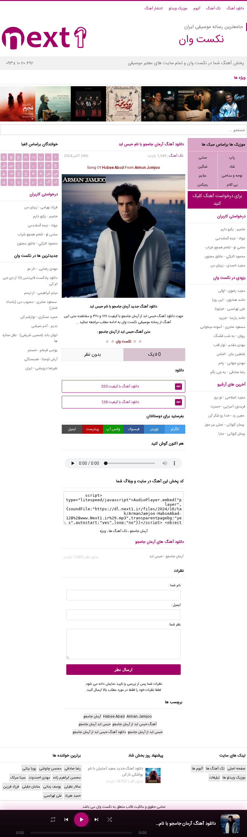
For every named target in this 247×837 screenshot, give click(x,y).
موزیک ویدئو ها (234, 778)
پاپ (232, 158)
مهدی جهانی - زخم (231, 363)
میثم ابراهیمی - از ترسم (41, 293)
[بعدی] (96, 819)
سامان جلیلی (31, 787)
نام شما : (174, 585)
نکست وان (123, 341)
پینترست (92, 429)
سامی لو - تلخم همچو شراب (225, 247)
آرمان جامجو (139, 531)
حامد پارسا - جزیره (232, 318)
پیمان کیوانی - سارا (231, 434)
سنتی (203, 158)
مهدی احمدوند (39, 778)
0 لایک (154, 354)
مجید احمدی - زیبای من (227, 266)
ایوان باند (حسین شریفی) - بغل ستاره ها (30, 338)
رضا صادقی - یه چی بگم (227, 372)
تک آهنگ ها (118, 531)
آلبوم (196, 8)
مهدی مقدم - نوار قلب (229, 345)
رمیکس (202, 185)
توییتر (154, 429)
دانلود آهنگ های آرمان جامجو (159, 542)
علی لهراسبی (53, 796)
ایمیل (72, 429)
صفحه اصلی (236, 769)
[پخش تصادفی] (109, 819)
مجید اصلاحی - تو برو (229, 398)
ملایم (202, 176)
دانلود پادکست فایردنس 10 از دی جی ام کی (30, 281)
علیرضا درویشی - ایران (41, 368)
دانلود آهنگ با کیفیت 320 (141, 386)
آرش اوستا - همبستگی (41, 359)
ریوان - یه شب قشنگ (229, 336)
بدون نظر (92, 354)
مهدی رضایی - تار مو (42, 269)
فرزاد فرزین (11, 787)
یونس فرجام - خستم (43, 350)
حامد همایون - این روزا (228, 300)
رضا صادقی (72, 769)
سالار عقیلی (72, 787)
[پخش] (81, 819)
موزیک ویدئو (178, 8)
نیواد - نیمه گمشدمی (230, 238)
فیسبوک (133, 429)
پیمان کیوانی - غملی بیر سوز (225, 425)
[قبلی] (66, 819)
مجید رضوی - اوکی (231, 291)
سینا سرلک (18, 778)
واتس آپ (113, 429)
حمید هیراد (73, 796)
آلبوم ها (197, 769)
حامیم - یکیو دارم (233, 229)
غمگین (203, 167)
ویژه (103, 531)
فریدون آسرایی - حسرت (228, 407)
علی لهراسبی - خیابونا (230, 309)
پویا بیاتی (29, 769)
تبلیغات (214, 778)
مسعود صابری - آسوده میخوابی (222, 327)
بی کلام (232, 185)
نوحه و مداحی (232, 176)
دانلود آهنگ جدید (144, 307)
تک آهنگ (213, 8)
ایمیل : (176, 605)
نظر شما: (175, 624)
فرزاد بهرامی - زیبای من (41, 207)
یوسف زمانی (52, 787)
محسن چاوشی (50, 769)
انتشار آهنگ (154, 8)
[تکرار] (53, 819)
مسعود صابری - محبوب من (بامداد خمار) (32, 305)
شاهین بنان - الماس (231, 354)
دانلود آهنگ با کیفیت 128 (141, 402)
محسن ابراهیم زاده (67, 778)
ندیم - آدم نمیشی (44, 326)
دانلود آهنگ (235, 8)
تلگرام (175, 429)
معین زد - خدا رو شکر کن (226, 416)
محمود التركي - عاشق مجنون (225, 256)
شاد (232, 167)
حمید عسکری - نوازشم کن (39, 317)
